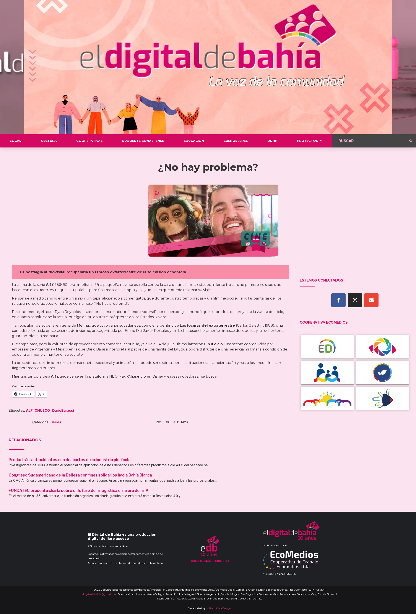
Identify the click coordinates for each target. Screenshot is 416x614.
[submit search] (410, 141)
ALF (29, 410)
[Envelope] (371, 300)
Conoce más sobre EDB (210, 561)
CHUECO (42, 410)
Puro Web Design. (220, 608)
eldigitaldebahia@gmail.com (99, 594)
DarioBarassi (63, 410)
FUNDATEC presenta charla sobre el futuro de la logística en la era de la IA (79, 490)
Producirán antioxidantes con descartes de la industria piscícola (70, 459)
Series (55, 422)
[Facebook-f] (338, 300)
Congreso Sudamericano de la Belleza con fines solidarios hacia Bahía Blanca (80, 475)
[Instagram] (355, 300)
